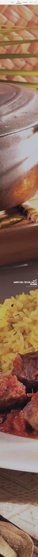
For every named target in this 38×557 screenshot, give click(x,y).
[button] (34, 2)
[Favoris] (33, 2)
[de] (36, 2)
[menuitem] (12, 2)
